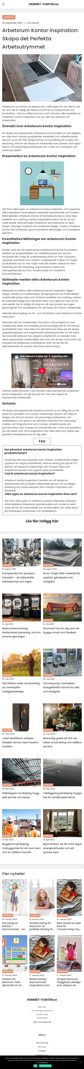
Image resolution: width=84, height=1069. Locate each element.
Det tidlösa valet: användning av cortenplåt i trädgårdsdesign (21, 687)
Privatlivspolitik (45, 1066)
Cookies (42, 1050)
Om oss (42, 1046)
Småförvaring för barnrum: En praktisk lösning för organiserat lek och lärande (41, 926)
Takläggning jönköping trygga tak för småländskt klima (62, 795)
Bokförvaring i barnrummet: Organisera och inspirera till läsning (41, 982)
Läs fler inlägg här (42, 521)
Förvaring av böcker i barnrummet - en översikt (13, 926)
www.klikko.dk (44, 1022)
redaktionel (9, 17)
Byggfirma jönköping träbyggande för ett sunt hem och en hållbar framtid (21, 848)
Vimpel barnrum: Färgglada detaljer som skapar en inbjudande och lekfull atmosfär (69, 982)
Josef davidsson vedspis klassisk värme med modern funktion (20, 742)
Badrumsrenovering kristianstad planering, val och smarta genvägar (21, 632)
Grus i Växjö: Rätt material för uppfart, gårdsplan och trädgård (61, 577)
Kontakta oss (42, 1055)
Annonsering (42, 1042)
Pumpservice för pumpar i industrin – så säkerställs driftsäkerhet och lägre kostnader (18, 578)
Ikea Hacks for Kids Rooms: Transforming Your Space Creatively (69, 926)
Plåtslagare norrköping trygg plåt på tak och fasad (20, 795)
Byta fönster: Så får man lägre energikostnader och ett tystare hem (62, 848)
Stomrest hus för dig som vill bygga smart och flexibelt (61, 630)
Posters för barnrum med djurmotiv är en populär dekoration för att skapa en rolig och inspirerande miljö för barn (14, 982)
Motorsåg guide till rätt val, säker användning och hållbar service (62, 742)
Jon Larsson (33, 23)
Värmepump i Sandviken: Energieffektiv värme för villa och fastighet (61, 687)
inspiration (7, 565)
